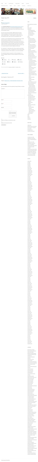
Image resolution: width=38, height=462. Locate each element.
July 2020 (29, 248)
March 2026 (29, 167)
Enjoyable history (30, 129)
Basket (19, 5)
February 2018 (30, 283)
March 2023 (29, 210)
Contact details (30, 113)
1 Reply (2, 20)
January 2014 (29, 342)
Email (2, 103)
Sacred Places (30, 425)
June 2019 (29, 264)
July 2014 (29, 335)
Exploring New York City (31, 389)
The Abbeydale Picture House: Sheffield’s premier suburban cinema (32, 31)
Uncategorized (30, 440)
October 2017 (30, 288)
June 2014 (29, 336)
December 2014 (30, 329)
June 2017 (29, 293)
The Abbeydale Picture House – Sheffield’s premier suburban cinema (32, 154)
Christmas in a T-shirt (31, 359)
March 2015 (29, 325)
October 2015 (30, 317)
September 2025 (30, 174)
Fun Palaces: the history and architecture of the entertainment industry (33, 61)
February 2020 (30, 254)
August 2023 (29, 204)
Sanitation (29, 101)
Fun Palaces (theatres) (31, 400)
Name (2, 99)
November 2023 (30, 200)
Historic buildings (31, 107)
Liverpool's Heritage (30, 414)
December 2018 (30, 271)
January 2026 (29, 169)
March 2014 (29, 340)
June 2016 (29, 307)
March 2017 (29, 296)
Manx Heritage (30, 416)
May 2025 (29, 179)
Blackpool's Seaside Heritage (32, 353)
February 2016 (30, 312)
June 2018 (29, 278)
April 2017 (29, 295)
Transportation (30, 102)
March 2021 (29, 239)
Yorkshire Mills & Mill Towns (32, 452)
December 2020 (30, 242)
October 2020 (30, 245)
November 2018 (30, 272)
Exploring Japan (30, 388)
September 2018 (30, 275)
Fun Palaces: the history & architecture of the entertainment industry (32, 57)
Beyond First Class (4, 73)
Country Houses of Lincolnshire (32, 362)
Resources (29, 105)
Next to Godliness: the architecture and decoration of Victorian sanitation (32, 83)
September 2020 (30, 246)
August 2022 (29, 218)
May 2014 (29, 337)
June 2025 (29, 177)
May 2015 (29, 323)
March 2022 (29, 224)
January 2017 (29, 299)
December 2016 (30, 300)
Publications (17, 3)
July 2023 (29, 205)
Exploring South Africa (31, 394)
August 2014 (29, 334)
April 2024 (29, 194)
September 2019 (30, 260)
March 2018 (29, 282)
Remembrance (30, 424)
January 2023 (29, 212)
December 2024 (30, 185)
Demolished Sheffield (31, 33)
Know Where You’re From (32, 98)
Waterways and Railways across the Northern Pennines (31, 48)
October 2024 (30, 187)
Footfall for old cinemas (31, 131)
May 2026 (29, 164)
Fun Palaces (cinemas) (31, 396)
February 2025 (30, 182)
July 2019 (29, 263)
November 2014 (30, 330)
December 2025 (30, 170)
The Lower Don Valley (31, 99)
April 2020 (29, 252)
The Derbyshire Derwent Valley (32, 437)
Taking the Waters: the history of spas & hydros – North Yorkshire (32, 435)
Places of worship (31, 109)
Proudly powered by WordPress (5, 460)
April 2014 (29, 338)
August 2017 (29, 290)
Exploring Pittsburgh (31, 391)
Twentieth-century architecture (32, 439)
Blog (6, 3)
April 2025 (29, 180)
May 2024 (29, 193)
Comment (3, 88)
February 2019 (30, 269)
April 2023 (29, 209)
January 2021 (29, 241)
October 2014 (30, 331)
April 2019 (29, 266)
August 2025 (29, 175)
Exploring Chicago (30, 383)
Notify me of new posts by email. (6, 122)
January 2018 (29, 284)
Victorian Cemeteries (32, 85)
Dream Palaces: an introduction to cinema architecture (32, 68)
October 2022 (30, 216)
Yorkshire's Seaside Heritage (32, 454)
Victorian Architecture (31, 442)
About (11, 5)
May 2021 (29, 236)
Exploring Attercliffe (30, 379)
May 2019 (29, 265)
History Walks (11, 3)
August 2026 (29, 161)
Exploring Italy (30, 386)
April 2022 (29, 223)
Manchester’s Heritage (31, 55)
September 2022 (30, 217)
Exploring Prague (30, 392)
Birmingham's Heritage (31, 349)
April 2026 (29, 165)
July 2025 (29, 176)
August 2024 (29, 189)
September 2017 (30, 289)
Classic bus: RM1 (21, 73)
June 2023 (29, 206)
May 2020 (29, 251)
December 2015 (30, 314)
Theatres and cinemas (32, 110)
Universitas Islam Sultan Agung (32, 145)
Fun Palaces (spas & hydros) (32, 398)
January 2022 (29, 227)
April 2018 (29, 281)
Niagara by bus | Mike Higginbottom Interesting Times (14, 80)
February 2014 (30, 341)
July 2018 (29, 277)
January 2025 (29, 183)
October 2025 (30, 173)
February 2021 (30, 240)
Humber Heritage (30, 409)
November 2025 (30, 171)
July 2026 (29, 162)
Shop (15, 5)
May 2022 (29, 222)
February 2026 (30, 168)
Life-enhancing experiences (32, 413)
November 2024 (30, 186)
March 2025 (29, 181)
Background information (31, 104)
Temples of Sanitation (32, 86)
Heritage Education (4, 5)
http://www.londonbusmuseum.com (16, 26)
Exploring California (30, 382)
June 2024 (29, 192)
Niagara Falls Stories (30, 418)
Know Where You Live (31, 97)
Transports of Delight (11, 67)
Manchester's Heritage (31, 415)
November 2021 (30, 229)
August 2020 (29, 247)
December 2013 (30, 343)
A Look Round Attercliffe (31, 39)
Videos (23, 3)
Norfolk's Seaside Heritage (31, 419)
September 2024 (30, 188)
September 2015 (30, 318)
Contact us (29, 5)
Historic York (29, 408)
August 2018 (29, 276)
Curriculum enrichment (31, 96)
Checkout (23, 5)
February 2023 (30, 211)
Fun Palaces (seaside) (31, 397)
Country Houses (30, 360)
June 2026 (29, 163)
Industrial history (30, 410)
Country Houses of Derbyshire (32, 361)
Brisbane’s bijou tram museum (32, 126)
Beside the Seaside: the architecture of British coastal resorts (33, 74)
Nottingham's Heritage (31, 420)
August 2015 (29, 319)
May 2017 (29, 294)
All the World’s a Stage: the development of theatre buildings (32, 65)
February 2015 (30, 326)
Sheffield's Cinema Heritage (32, 426)
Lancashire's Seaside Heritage (32, 412)
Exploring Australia (30, 380)
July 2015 (29, 320)
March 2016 (29, 311)
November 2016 (30, 301)
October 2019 (30, 259)
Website (2, 107)
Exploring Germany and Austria (32, 385)
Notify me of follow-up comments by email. (8, 120)
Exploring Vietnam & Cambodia (32, 395)
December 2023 (30, 199)
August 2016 (29, 305)
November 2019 (30, 258)
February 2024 (30, 197)
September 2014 (30, 332)
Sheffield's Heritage (30, 427)
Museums (30, 108)
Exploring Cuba (30, 384)
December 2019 (30, 257)
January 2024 (29, 198)
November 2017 (30, 287)
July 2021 (29, 234)
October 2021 (30, 230)
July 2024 (29, 191)
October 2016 (30, 302)
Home (2, 3)
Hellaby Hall (29, 125)
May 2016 (29, 308)
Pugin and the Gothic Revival (32, 421)
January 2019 (29, 270)
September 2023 (30, 203)
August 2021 (29, 233)
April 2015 (29, 324)
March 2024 (29, 195)
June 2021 (29, 235)
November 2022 (30, 215)
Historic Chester (30, 407)
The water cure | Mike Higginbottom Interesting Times (31, 138)
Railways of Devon (30, 422)
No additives (32, 144)
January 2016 (29, 313)
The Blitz (29, 103)
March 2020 (29, 253)
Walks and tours (31, 111)
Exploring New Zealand (31, 390)
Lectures (27, 3)
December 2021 (30, 228)
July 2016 (29, 306)
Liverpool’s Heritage (31, 54)
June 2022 (29, 221)
